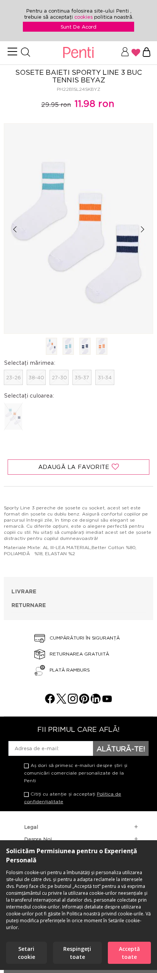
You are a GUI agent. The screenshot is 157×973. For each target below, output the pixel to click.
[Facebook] (50, 701)
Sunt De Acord (78, 27)
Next (142, 229)
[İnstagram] (73, 701)
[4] (101, 347)
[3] (85, 347)
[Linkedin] (96, 701)
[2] (68, 347)
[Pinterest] (84, 701)
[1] (51, 347)
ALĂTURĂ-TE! (120, 748)
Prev (14, 229)
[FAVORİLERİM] (136, 52)
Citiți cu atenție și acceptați (72, 797)
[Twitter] (61, 701)
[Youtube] (107, 701)
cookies (84, 17)
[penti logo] (78, 53)
